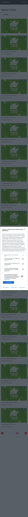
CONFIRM (8, 282)
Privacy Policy (22, 287)
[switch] (22, 259)
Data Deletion (6, 287)
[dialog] (14, 258)
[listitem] (14, 255)
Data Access (14, 287)
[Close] (25, 229)
